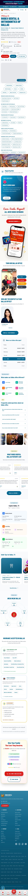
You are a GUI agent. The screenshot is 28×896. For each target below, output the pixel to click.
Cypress (9, 856)
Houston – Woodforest (4, 862)
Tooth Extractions (12, 106)
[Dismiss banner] (26, 3)
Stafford (12, 871)
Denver (16, 821)
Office (23, 9)
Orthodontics (3, 816)
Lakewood (8, 878)
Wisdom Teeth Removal (13, 111)
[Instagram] (8, 60)
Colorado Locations (18, 814)
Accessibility (17, 836)
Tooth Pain (4, 92)
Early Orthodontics (5, 125)
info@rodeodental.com (6, 803)
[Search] (18, 10)
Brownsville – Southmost (9, 853)
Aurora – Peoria (12, 875)
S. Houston (8, 871)
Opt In (16, 840)
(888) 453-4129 (5, 801)
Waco (17, 871)
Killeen (12, 862)
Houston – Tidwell (20, 859)
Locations (5, 13)
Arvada (6, 875)
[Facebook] (6, 60)
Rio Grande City (16, 868)
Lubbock (7, 865)
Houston (16, 817)
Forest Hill (2, 859)
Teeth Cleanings (8, 88)
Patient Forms (3, 838)
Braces (15, 88)
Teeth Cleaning (16, 98)
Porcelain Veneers (13, 130)
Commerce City (23, 875)
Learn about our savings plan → (8, 719)
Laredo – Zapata (3, 865)
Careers (2, 833)
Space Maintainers (21, 117)
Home (2, 13)
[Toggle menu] (25, 9)
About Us (2, 831)
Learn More (6, 198)
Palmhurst (9, 868)
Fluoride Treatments (5, 101)
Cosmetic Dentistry (4, 823)
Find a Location (17, 825)
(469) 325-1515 (18, 46)
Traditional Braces (5, 122)
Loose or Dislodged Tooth (6, 147)
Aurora (8, 875)
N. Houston (2, 868)
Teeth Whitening (4, 130)
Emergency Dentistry (4, 821)
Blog (1, 840)
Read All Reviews (13, 493)
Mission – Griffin (15, 865)
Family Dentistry (9, 85)
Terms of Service (17, 833)
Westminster (16, 878)
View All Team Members (9, 333)
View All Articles (13, 588)
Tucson (20, 881)
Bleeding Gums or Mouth (6, 144)
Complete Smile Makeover (17, 133)
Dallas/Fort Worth (18, 819)
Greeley (5, 878)
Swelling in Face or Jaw (16, 144)
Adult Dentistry (13, 152)
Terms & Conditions (18, 835)
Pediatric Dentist (19, 85)
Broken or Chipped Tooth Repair (17, 138)
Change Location (22, 6)
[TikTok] (22, 844)
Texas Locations (17, 812)
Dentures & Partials (5, 109)
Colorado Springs (18, 875)
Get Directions (22, 56)
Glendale (13, 881)
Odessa (6, 868)
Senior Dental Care (22, 152)
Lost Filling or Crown (17, 141)
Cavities (21, 88)
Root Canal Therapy (21, 106)
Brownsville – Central (4, 856)
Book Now (20, 3)
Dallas (17, 856)
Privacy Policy (17, 831)
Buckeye (5, 881)
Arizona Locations (18, 816)
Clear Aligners (13, 122)
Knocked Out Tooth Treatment (7, 141)
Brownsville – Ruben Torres (18, 853)
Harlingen (10, 859)
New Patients (3, 836)
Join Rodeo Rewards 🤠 (14, 221)
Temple (15, 871)
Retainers (19, 122)
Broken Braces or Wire (16, 147)
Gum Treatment (4, 111)
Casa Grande (9, 881)
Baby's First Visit (13, 92)
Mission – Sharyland (21, 865)
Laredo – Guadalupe (16, 862)
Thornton (12, 878)
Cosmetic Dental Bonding (6, 133)
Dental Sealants (13, 117)
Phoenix (16, 823)
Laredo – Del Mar (22, 862)
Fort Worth (6, 859)
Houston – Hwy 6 (15, 859)
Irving (9, 862)
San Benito (20, 868)
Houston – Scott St (3, 871)
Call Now (6, 56)
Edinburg (22, 856)
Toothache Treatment (5, 138)
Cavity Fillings (4, 106)
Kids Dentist (3, 814)
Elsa (25, 856)
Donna (19, 856)
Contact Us (3, 842)
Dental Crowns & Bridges (15, 109)
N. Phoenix (16, 881)
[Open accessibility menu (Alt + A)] (3, 888)
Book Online (15, 779)
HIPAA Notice (17, 838)
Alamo (4, 853)
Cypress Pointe (13, 856)
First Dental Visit (5, 117)
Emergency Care (22, 92)
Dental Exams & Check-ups (6, 98)
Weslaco (20, 871)
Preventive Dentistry (4, 812)
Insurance (2, 835)
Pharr (12, 868)
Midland (11, 865)
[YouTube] (10, 60)
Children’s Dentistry (5, 152)
